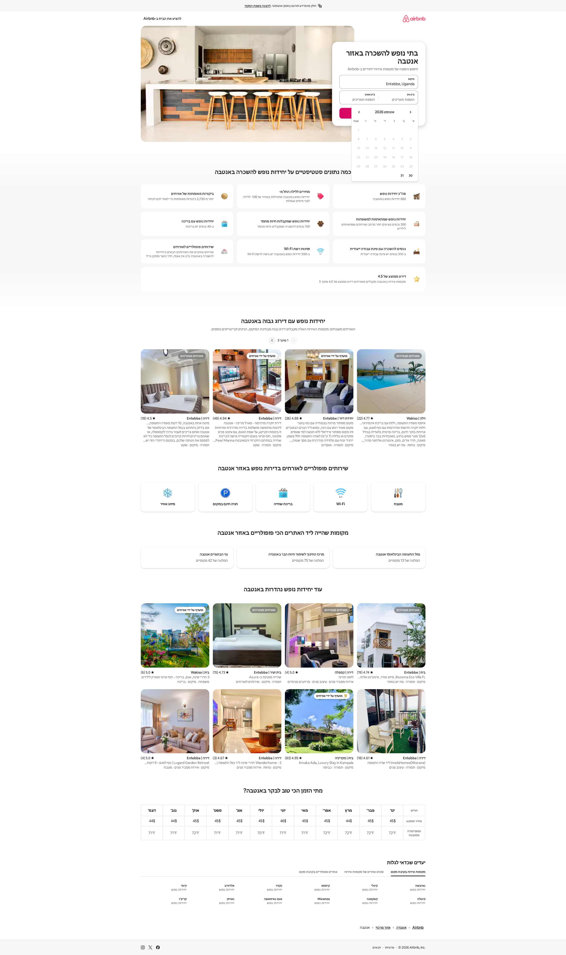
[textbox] (398, 99)
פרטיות (389, 947)
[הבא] (272, 340)
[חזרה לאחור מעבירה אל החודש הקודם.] (410, 112)
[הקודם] (293, 340)
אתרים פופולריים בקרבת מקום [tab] (318, 872)
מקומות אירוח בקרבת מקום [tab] (408, 872)
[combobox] (379, 84)
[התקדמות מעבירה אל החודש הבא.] (359, 112)
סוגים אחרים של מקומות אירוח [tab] (364, 872)
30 (411, 176)
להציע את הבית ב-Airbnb (162, 18)
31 (402, 176)
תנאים (377, 947)
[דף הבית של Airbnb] (414, 19)
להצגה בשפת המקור (257, 6)
